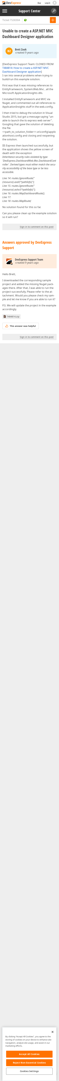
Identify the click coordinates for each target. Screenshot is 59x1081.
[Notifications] (55, 3)
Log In (47, 2)
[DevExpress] (12, 3)
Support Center (29, 10)
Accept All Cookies (29, 1054)
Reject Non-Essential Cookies (29, 1062)
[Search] (54, 11)
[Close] (52, 1031)
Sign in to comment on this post (36, 226)
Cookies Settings (29, 1071)
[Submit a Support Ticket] (53, 20)
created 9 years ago (27, 52)
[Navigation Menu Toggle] (4, 11)
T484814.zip (13, 316)
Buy (39, 2)
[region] (29, 1054)
